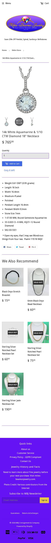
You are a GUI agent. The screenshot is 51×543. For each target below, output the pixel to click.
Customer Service (25, 453)
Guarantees (15, 513)
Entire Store (16, 50)
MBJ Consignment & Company (27, 523)
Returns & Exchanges (30, 513)
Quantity (5, 150)
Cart (46, 3)
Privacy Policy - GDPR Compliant (25, 457)
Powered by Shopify (24, 526)
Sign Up (44, 500)
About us (25, 449)
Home (4, 50)
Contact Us (25, 461)
